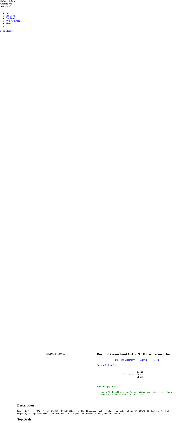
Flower (156, 360)
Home (8, 13)
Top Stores (10, 16)
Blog (8, 31)
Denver (143, 360)
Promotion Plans (13, 21)
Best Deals (10, 18)
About (8, 23)
